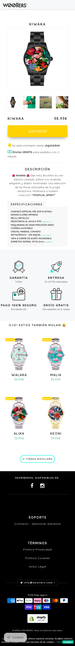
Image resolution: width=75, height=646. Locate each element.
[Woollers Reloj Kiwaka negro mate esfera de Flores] (62, 102)
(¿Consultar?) (46, 235)
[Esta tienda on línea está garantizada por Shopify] (37, 618)
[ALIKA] (19, 412)
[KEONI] (56, 412)
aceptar (68, 642)
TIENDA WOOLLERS (39, 459)
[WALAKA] (19, 354)
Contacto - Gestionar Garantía (37, 524)
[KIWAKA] (13, 102)
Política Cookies (37, 558)
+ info (57, 642)
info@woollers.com (38, 582)
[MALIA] (56, 354)
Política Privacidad (37, 549)
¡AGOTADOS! (38, 131)
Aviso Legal (37, 566)
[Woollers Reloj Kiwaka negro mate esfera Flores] (29, 102)
